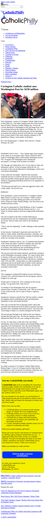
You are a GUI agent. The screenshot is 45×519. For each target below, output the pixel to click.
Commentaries (10, 60)
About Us (8, 76)
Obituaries (8, 56)
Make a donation (11, 74)
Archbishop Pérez (11, 49)
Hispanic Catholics (11, 68)
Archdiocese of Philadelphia (15, 33)
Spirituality (9, 58)
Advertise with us (11, 37)
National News (6, 82)
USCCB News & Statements (15, 50)
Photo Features (10, 47)
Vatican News (10, 52)
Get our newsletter (11, 35)
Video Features (10, 70)
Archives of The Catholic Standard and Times (21, 78)
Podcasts (8, 62)
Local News (9, 45)
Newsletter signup (11, 72)
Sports (7, 64)
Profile (7, 66)
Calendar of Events (11, 54)
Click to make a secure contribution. (22, 455)
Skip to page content (8, 2)
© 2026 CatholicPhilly (8, 517)
